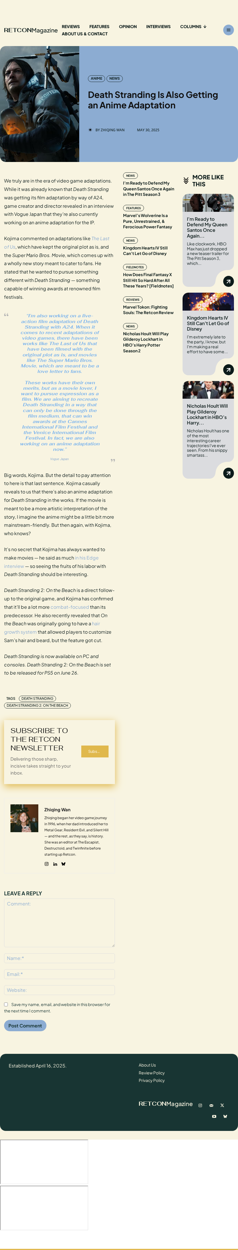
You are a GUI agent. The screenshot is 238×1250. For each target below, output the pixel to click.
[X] (222, 1106)
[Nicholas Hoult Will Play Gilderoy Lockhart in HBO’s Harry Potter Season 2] (208, 390)
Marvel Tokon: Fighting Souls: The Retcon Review (148, 309)
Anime (96, 78)
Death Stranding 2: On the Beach (37, 705)
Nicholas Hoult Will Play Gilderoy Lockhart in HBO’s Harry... (207, 414)
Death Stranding (37, 698)
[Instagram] (46, 863)
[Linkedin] (55, 863)
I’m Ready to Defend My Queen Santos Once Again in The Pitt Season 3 (148, 188)
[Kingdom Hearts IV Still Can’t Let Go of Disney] (208, 302)
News (114, 78)
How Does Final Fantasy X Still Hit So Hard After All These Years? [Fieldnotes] (148, 280)
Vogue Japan (59, 459)
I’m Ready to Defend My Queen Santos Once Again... (207, 227)
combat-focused (70, 607)
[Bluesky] (63, 863)
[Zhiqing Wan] (24, 835)
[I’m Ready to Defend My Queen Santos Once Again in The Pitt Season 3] (208, 203)
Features (133, 208)
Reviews (132, 299)
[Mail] (211, 1106)
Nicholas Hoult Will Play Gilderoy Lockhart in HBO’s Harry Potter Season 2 (146, 342)
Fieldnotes (135, 267)
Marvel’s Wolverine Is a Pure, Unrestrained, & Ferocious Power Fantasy (147, 221)
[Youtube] (214, 1117)
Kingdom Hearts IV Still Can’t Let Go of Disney (145, 250)
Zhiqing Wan (113, 130)
